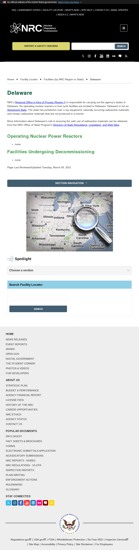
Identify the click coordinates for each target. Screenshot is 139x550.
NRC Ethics (13, 414)
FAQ (14, 10)
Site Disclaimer (84, 544)
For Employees (104, 544)
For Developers (17, 373)
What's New (72, 10)
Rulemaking (14, 484)
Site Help (86, 10)
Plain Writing (15, 475)
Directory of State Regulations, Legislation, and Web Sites (86, 124)
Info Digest (14, 436)
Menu (125, 28)
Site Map (34, 544)
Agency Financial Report (23, 395)
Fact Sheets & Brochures (24, 441)
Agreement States (29, 10)
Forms (10, 446)
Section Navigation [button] (69, 183)
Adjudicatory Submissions (24, 455)
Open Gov (12, 353)
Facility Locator (53, 10)
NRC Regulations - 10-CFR (23, 465)
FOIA (51, 539)
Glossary (13, 489)
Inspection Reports (20, 470)
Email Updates (119, 10)
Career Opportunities (21, 409)
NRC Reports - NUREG (20, 460)
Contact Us (102, 10)
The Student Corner (20, 363)
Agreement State (17, 109)
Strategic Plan (16, 385)
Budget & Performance (22, 390)
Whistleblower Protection (71, 539)
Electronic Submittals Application (31, 450)
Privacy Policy (65, 544)
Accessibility (48, 544)
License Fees (15, 400)
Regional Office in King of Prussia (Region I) (40, 102)
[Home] (65, 28)
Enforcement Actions (21, 479)
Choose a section (21, 270)
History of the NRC (19, 404)
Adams (10, 349)
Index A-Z (63, 14)
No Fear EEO (95, 539)
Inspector (116, 539)
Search (121, 46)
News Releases (16, 339)
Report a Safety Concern (41, 46)
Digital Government (20, 358)
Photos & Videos (17, 368)
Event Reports (16, 344)
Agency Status (16, 419)
